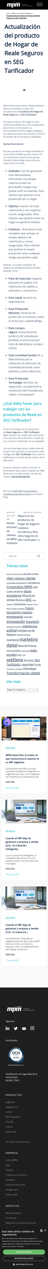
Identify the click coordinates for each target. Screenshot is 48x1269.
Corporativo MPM (19, 587)
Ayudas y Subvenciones (15, 574)
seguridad (27, 664)
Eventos (10, 1170)
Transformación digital (23, 673)
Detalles (20, 1246)
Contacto (10, 1179)
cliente (30, 578)
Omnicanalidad (14, 650)
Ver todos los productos (18, 1141)
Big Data (27, 573)
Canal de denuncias (15, 1184)
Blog (8, 1165)
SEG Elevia (29, 660)
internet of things (23, 635)
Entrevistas (20, 604)
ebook (27, 591)
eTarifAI (9, 1121)
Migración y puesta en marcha (21, 1222)
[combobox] (41, 1230)
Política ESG (11, 1194)
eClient (9, 1126)
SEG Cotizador (13, 1116)
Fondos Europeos (18, 608)
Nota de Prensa (27, 645)
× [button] (45, 1230)
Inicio (8, 13)
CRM (35, 587)
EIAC (29, 600)
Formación (11, 1217)
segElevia (15, 659)
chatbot (35, 574)
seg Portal (11, 1131)
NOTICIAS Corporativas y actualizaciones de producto (20, 492)
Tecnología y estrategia (14, 669)
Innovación (16, 621)
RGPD (19, 655)
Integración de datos (14, 627)
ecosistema (14, 595)
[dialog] (24, 1248)
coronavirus (33, 582)
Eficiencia (20, 599)
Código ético (12, 1189)
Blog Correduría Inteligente (22, 13)
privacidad (25, 651)
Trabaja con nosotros (16, 1174)
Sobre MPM (11, 1160)
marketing (13, 639)
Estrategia (29, 604)
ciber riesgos (16, 578)
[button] (24, 1264)
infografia (27, 616)
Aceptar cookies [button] (24, 1252)
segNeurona (12, 1107)
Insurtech (32, 622)
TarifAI (37, 664)
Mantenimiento (13, 1213)
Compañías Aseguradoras (17, 583)
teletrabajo (29, 668)
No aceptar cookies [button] (24, 1258)
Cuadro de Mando (15, 591)
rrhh (24, 655)
